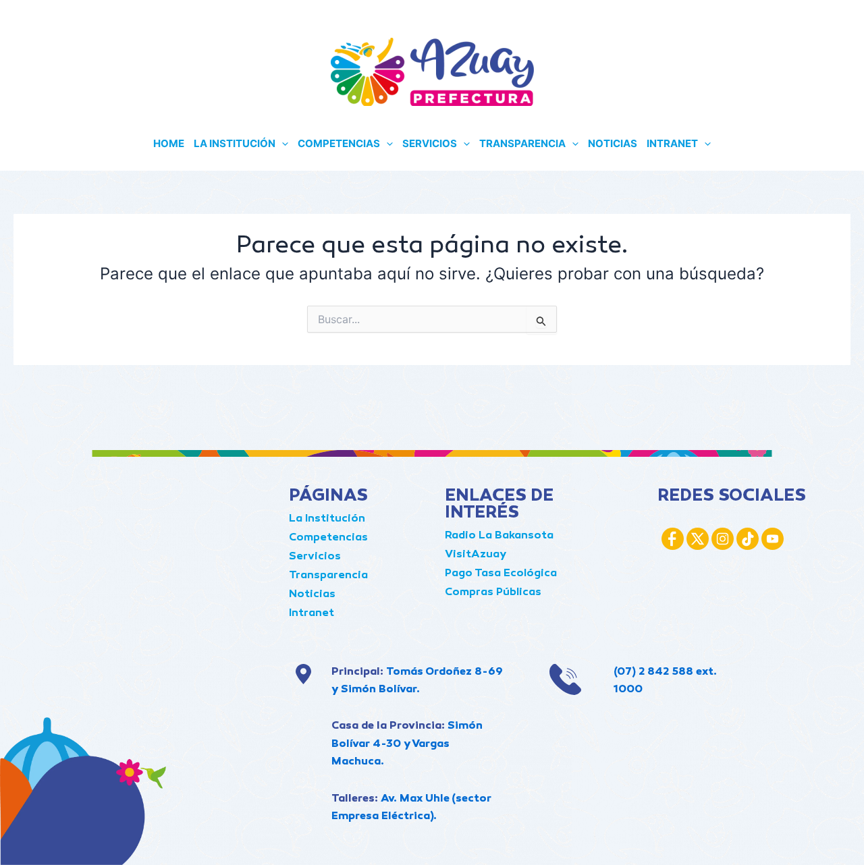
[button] (281, 143)
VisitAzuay (475, 555)
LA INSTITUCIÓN (234, 143)
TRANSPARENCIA (522, 143)
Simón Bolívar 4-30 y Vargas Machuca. (407, 744)
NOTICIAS (612, 143)
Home (168, 143)
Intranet (311, 613)
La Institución (327, 519)
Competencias (328, 538)
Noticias (312, 594)
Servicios (315, 557)
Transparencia (328, 575)
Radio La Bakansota (499, 536)
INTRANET (672, 143)
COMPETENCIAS (339, 143)
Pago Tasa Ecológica (501, 573)
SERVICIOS (429, 143)
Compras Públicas (493, 592)
